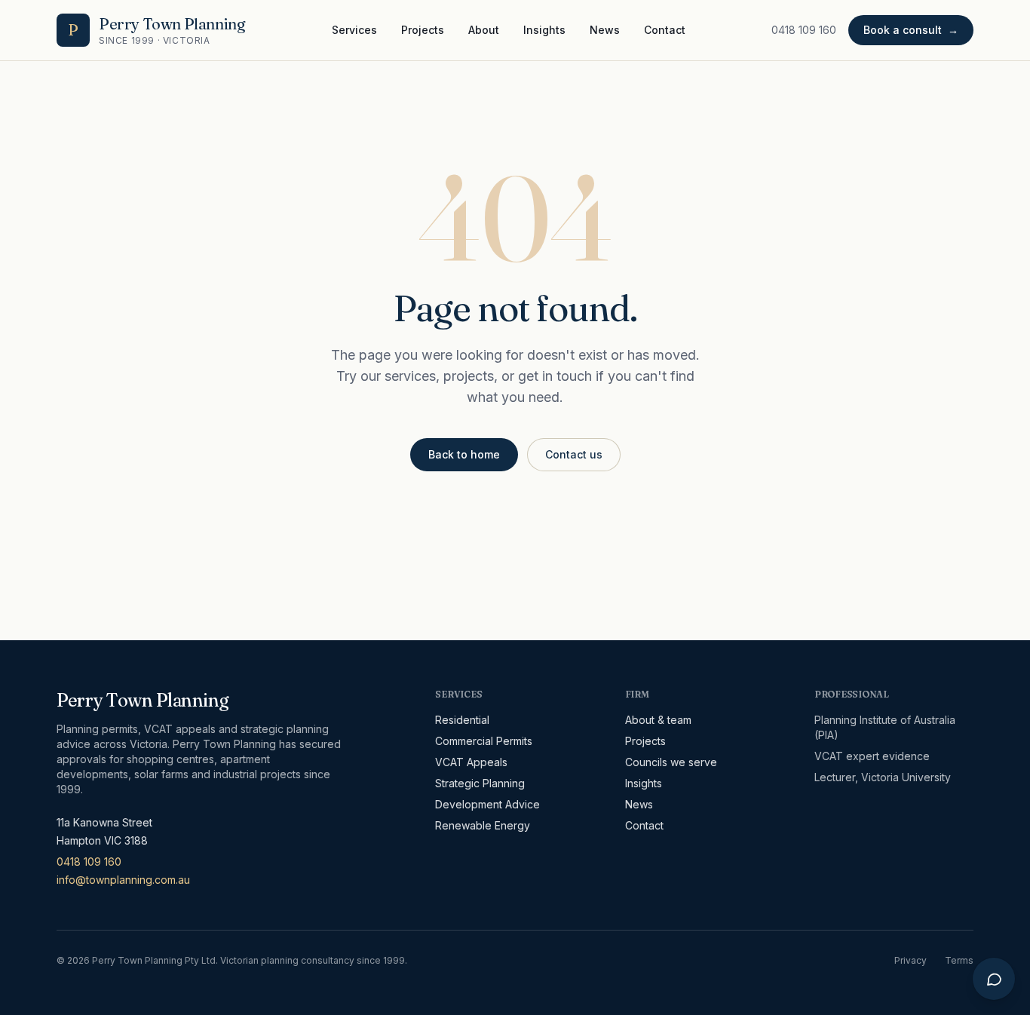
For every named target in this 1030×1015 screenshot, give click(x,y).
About (483, 29)
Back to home (464, 454)
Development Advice (487, 804)
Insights (544, 29)
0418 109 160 (803, 29)
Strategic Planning (480, 783)
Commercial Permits (483, 740)
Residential (462, 719)
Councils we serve (671, 762)
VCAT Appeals (471, 762)
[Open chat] (994, 979)
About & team (658, 719)
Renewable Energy (482, 825)
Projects (422, 29)
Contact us (573, 454)
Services (354, 29)
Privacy (910, 960)
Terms (959, 960)
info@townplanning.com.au (123, 879)
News (605, 29)
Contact (664, 29)
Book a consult (910, 29)
